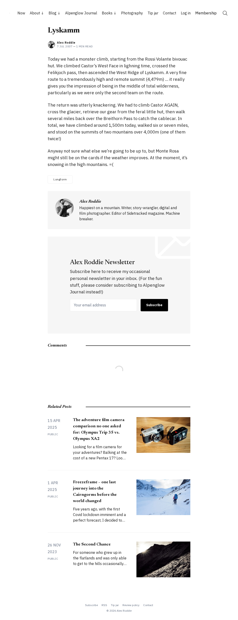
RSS (104, 605)
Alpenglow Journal (81, 13)
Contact (169, 13)
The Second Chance (92, 544)
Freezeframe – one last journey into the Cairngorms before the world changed (95, 491)
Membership (206, 13)
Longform (60, 179)
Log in (186, 13)
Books (107, 13)
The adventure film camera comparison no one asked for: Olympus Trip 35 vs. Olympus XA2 (98, 429)
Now (21, 13)
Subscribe (154, 305)
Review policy (130, 605)
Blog (52, 13)
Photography (132, 13)
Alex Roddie (66, 42)
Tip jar (153, 13)
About (35, 13)
